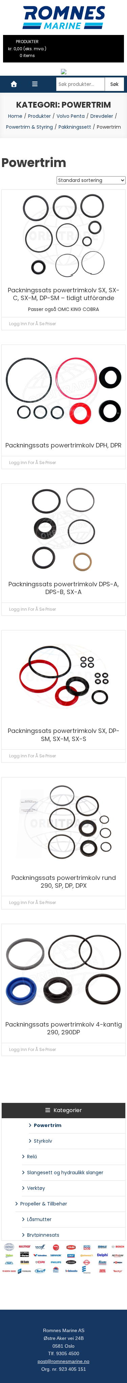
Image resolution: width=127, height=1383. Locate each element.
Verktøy (36, 1188)
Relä (32, 1156)
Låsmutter (39, 1219)
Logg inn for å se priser (32, 324)
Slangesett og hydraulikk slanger (65, 1172)
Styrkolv (43, 1141)
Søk (114, 84)
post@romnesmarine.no (63, 1361)
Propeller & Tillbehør (43, 1203)
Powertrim (47, 1125)
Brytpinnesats (43, 1235)
